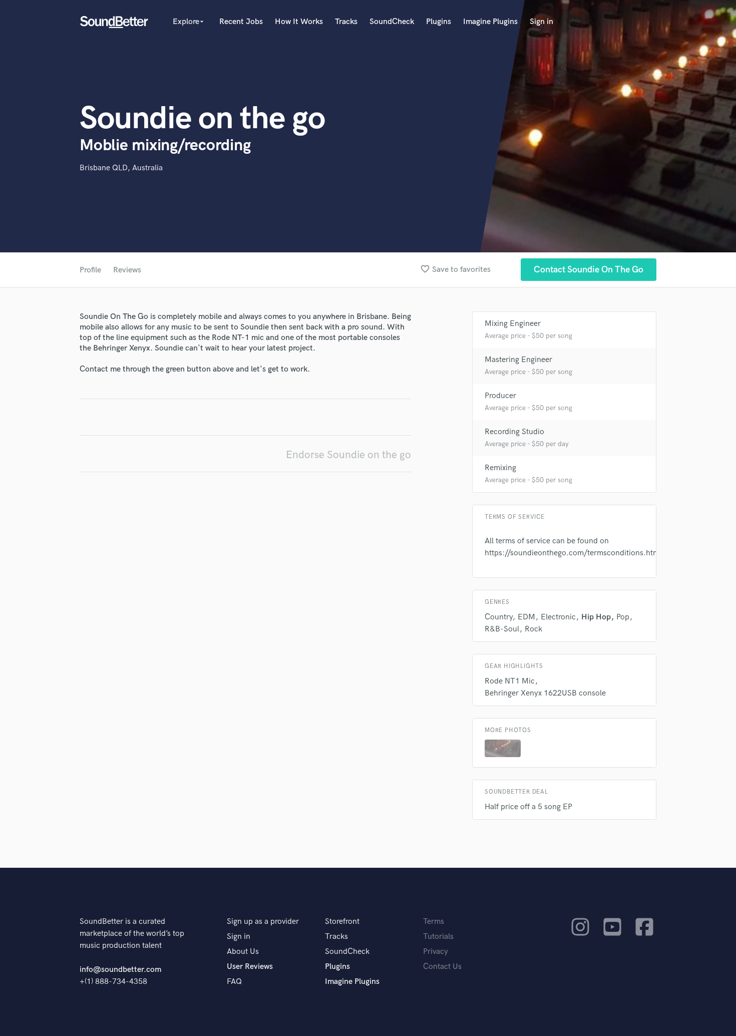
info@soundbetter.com (120, 969)
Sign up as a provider (263, 921)
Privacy (435, 951)
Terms (433, 921)
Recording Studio (514, 432)
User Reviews (250, 966)
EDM (526, 617)
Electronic (558, 617)
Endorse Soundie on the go (348, 455)
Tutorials (438, 936)
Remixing (500, 468)
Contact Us (442, 966)
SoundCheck (392, 22)
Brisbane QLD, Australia (121, 168)
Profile (90, 270)
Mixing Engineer (513, 323)
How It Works (299, 22)
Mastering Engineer (518, 360)
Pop (622, 617)
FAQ (234, 981)
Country (498, 617)
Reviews (127, 270)
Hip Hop (596, 617)
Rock (533, 629)
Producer (500, 396)
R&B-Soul (502, 629)
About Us (243, 951)
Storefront (342, 921)
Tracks (346, 22)
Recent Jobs (241, 22)
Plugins (438, 22)
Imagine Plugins (490, 22)
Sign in (541, 22)
